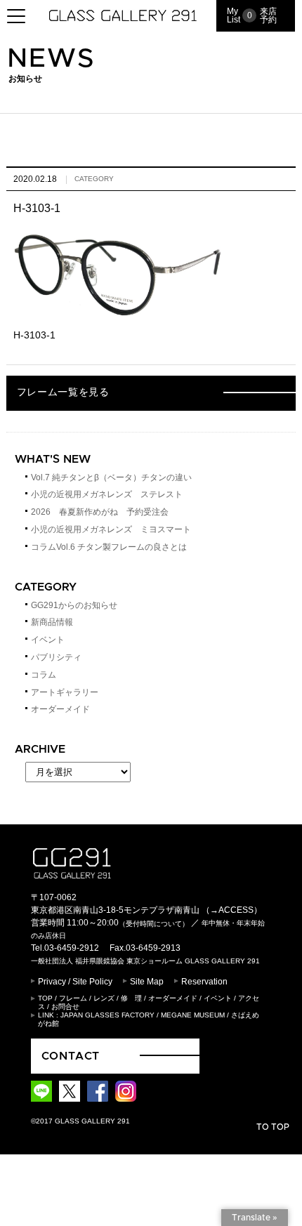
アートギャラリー (64, 692)
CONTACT (70, 1056)
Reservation (204, 982)
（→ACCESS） (232, 910)
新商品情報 (52, 622)
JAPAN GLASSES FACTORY (107, 1015)
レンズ (103, 998)
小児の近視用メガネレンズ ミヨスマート (111, 529)
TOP (45, 998)
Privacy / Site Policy (75, 982)
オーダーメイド (60, 709)
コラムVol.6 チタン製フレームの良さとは (109, 547)
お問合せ (65, 1006)
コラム (43, 675)
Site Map (147, 982)
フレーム (73, 998)
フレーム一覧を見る (63, 392)
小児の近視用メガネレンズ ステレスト (107, 494)
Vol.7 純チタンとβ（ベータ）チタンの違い (111, 477)
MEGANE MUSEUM (193, 1015)
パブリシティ (56, 657)
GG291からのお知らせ (74, 605)
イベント (48, 640)
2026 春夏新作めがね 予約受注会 (100, 512)
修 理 (131, 998)
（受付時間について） (154, 924)
